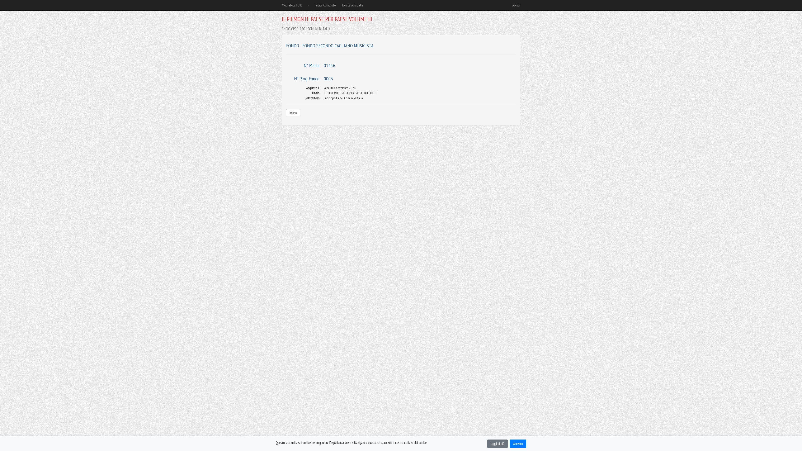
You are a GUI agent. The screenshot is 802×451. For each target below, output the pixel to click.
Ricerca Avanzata (352, 5)
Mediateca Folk (292, 5)
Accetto (518, 443)
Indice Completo (325, 5)
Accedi (516, 5)
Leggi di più (497, 443)
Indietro (293, 113)
